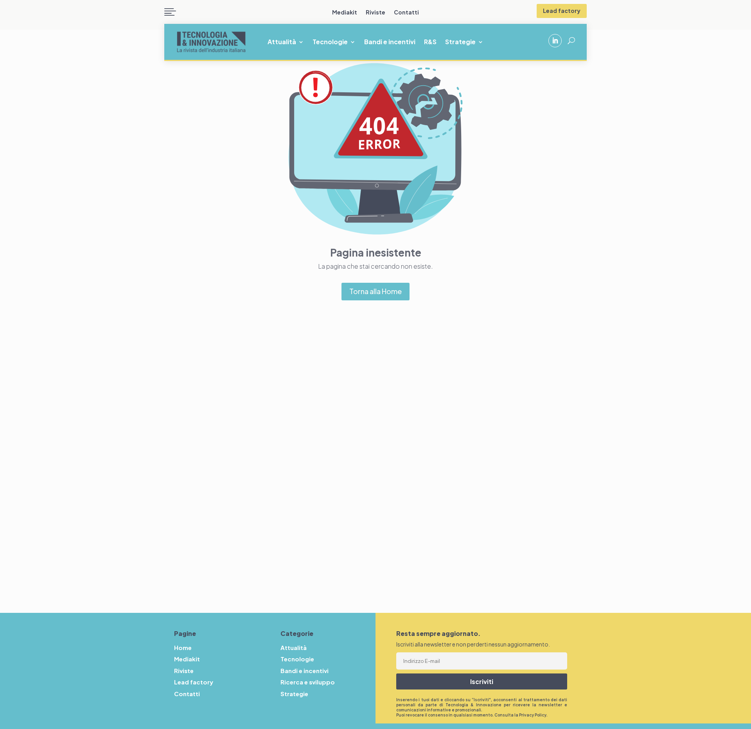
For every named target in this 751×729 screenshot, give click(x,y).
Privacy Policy (532, 715)
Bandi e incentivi (389, 42)
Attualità (282, 42)
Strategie (460, 42)
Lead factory (561, 10)
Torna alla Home (375, 291)
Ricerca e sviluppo (307, 682)
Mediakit (344, 12)
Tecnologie (330, 42)
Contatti (406, 12)
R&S (430, 42)
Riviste (375, 12)
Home (183, 647)
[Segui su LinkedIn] (555, 40)
